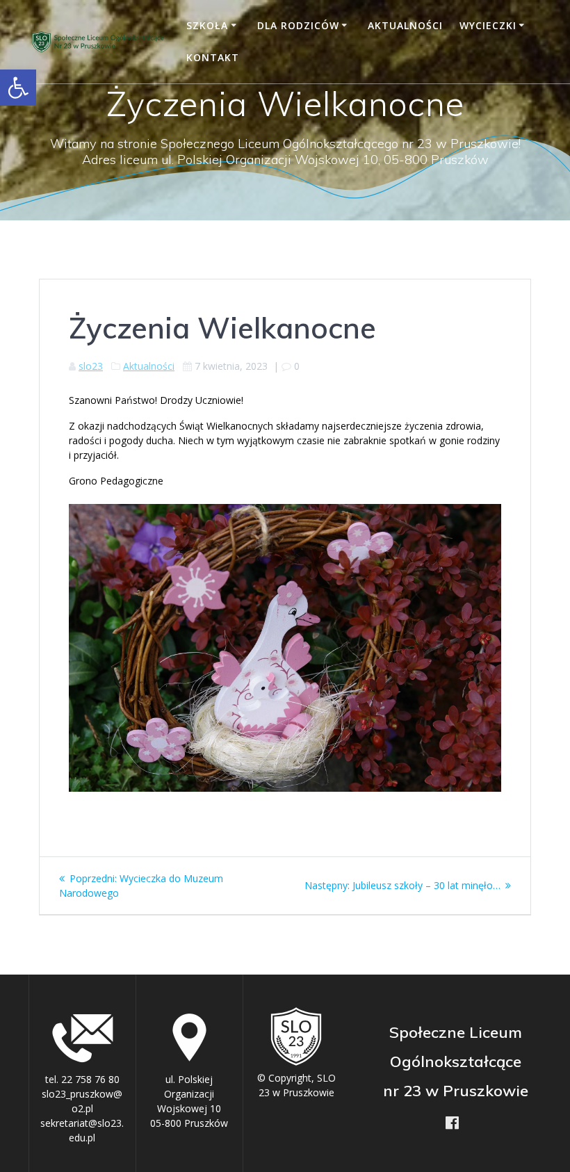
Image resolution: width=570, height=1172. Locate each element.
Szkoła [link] (207, 25)
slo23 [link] (91, 366)
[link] (18, 88)
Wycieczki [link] (487, 25)
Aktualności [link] (405, 25)
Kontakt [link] (212, 57)
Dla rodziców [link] (298, 25)
